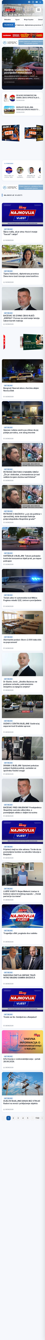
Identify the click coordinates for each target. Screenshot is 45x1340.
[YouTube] (37, 2)
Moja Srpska (28, 19)
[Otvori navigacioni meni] (38, 9)
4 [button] (23, 1118)
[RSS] (40, 2)
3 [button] (18, 1118)
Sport (17, 19)
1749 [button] (37, 1118)
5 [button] (27, 1118)
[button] (32, 1118)
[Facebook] (29, 2)
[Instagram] (33, 2)
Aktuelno (7, 19)
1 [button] (8, 1118)
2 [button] (13, 1118)
